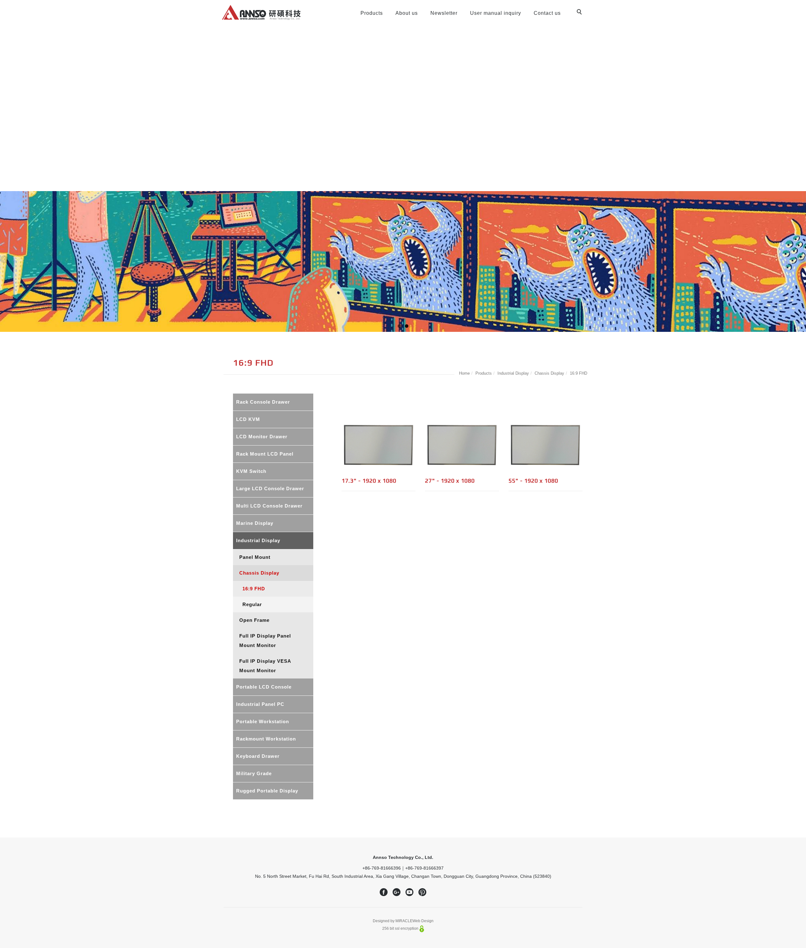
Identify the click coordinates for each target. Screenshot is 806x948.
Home (464, 373)
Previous (4, 259)
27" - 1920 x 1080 (450, 480)
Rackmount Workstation (266, 738)
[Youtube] (409, 892)
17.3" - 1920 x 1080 (369, 480)
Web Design (423, 921)
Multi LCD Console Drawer (269, 505)
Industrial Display (513, 373)
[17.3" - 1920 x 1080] (379, 445)
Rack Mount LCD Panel (264, 454)
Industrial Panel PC (260, 704)
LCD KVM (248, 419)
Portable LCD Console (264, 687)
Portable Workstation (262, 721)
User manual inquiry (495, 13)
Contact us (547, 13)
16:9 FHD (578, 373)
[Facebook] (383, 892)
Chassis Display (549, 373)
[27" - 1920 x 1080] (462, 445)
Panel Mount (254, 557)
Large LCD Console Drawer (270, 488)
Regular (252, 604)
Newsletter (443, 13)
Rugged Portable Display (267, 790)
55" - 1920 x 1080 (533, 480)
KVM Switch (251, 471)
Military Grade (254, 773)
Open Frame (254, 620)
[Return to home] (261, 12)
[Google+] (396, 892)
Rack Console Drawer (263, 402)
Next (801, 259)
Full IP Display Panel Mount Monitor (265, 640)
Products (371, 13)
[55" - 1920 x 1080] (545, 445)
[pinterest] (422, 892)
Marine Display (254, 523)
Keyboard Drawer (258, 756)
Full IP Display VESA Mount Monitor (265, 665)
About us (406, 13)
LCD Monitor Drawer (261, 436)
